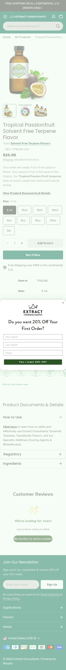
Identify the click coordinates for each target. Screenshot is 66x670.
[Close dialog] (63, 302)
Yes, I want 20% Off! (33, 362)
